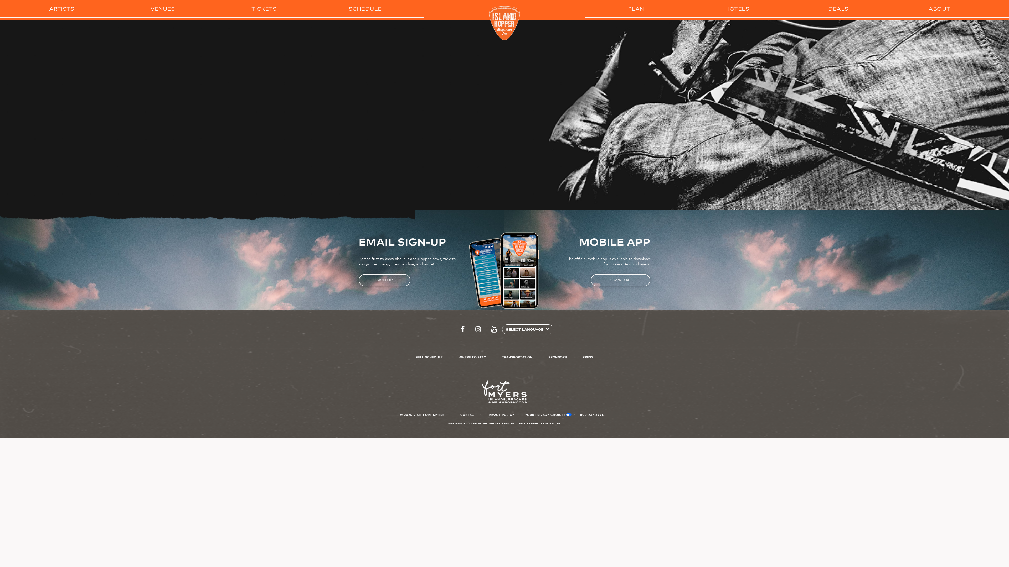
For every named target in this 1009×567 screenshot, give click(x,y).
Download (620, 279)
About (939, 8)
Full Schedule (429, 357)
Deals (838, 8)
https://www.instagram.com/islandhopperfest (478, 329)
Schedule (365, 8)
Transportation (517, 357)
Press (588, 357)
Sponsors (557, 357)
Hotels (737, 8)
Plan (636, 8)
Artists (61, 8)
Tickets (264, 8)
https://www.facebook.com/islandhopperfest (463, 329)
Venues (163, 8)
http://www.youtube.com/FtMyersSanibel (494, 329)
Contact (468, 415)
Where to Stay (472, 357)
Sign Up (384, 279)
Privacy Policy (500, 415)
